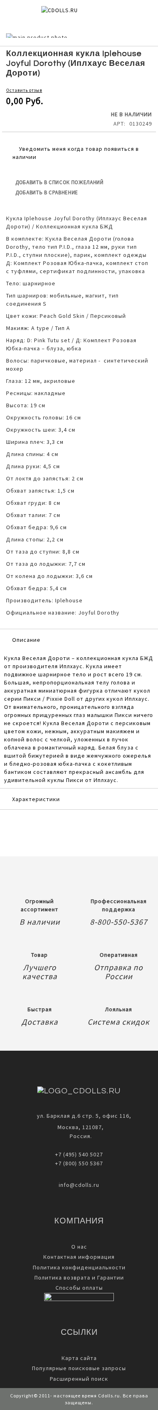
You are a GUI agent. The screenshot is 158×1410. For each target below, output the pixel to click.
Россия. (79, 1136)
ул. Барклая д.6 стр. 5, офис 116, (84, 1115)
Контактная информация (79, 1256)
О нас (79, 1246)
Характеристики (36, 799)
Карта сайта (79, 1358)
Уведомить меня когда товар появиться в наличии (76, 153)
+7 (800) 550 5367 (79, 1163)
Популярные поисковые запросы (79, 1368)
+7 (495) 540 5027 (79, 1154)
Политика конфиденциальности (79, 1267)
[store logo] (73, 13)
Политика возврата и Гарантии (79, 1277)
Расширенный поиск (79, 1378)
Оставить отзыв (24, 90)
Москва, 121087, (79, 1127)
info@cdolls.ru (79, 1184)
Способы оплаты (79, 1287)
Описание (26, 639)
